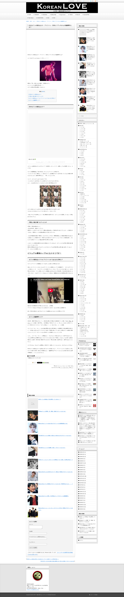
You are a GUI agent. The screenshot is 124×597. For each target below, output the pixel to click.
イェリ (81, 227)
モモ (81, 293)
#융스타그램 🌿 (32, 159)
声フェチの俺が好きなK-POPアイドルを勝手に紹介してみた (85, 360)
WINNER (37, 14)
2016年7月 (81, 500)
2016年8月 (81, 498)
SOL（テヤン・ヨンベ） (85, 144)
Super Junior (82, 256)
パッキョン (82, 162)
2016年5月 (81, 504)
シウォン (82, 265)
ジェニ (81, 150)
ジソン (81, 301)
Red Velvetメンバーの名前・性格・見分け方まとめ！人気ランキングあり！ (85, 385)
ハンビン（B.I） (83, 201)
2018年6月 (81, 465)
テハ (81, 214)
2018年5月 (81, 467)
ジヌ (81, 315)
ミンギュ (82, 250)
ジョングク (82, 336)
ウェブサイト (32, 542)
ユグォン (82, 166)
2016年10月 (81, 493)
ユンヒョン (82, 202)
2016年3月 (81, 509)
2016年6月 (81, 502)
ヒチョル (82, 270)
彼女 (69, 365)
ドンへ (81, 269)
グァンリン (82, 298)
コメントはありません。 (64, 367)
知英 (81, 206)
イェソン (82, 257)
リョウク (82, 272)
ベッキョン (82, 188)
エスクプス (82, 238)
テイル (81, 160)
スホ (81, 181)
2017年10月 (81, 480)
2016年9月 (81, 495)
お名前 (30, 531)
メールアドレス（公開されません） (37, 536)
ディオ (81, 187)
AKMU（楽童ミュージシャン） (85, 123)
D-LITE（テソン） (83, 141)
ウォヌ (81, 235)
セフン (64, 365)
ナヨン (81, 290)
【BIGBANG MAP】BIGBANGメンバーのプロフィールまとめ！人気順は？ (85, 355)
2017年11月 (81, 478)
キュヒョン (82, 263)
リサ (81, 153)
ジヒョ (81, 283)
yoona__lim (39, 162)
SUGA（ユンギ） (83, 331)
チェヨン (82, 287)
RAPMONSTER (83, 330)
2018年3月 (81, 471)
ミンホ (81, 321)
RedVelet (81, 224)
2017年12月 (81, 476)
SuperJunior (63, 14)
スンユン (82, 318)
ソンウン (82, 307)
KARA (80, 205)
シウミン (82, 179)
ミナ (81, 134)
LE (80, 170)
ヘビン (81, 220)
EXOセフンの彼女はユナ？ (34, 94)
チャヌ (81, 198)
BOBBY (81, 194)
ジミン (81, 127)
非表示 (43, 91)
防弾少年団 (53, 14)
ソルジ (81, 171)
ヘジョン (82, 132)
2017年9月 (81, 482)
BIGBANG (45, 14)
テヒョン (82, 319)
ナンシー (82, 219)
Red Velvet (31, 17)
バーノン (82, 247)
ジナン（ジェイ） (83, 195)
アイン (81, 210)
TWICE (71, 14)
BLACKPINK (86, 14)
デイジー (82, 216)
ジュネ (81, 196)
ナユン (81, 217)
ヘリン (81, 174)
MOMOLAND (82, 209)
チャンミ (82, 130)
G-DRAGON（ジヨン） (84, 142)
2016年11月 (81, 491)
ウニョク (82, 260)
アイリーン (60, 365)
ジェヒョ (82, 159)
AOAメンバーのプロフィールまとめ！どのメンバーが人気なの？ (85, 396)
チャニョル (82, 185)
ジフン (81, 304)
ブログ (80, 323)
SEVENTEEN (40, 17)
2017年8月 (81, 485)
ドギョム (82, 245)
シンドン (82, 266)
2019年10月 (81, 454)
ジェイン (82, 211)
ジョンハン (82, 242)
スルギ (81, 231)
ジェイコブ (82, 277)
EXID (80, 168)
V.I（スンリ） (83, 146)
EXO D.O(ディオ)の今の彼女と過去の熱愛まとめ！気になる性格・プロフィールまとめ (57, 561)
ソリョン (82, 128)
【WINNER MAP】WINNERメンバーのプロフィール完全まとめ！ (85, 349)
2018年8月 (81, 460)
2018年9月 (81, 458)
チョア (81, 131)
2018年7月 (81, 463)
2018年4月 (81, 469)
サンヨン (82, 276)
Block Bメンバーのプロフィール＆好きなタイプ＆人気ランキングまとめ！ (85, 380)
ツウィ (81, 288)
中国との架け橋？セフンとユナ (35, 96)
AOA (48, 17)
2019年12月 (81, 452)
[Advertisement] (50, 42)
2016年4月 (81, 506)
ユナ (67, 365)
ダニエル (82, 308)
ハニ (81, 173)
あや (89, 442)
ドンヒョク (82, 199)
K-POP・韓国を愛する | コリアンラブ (40, 594)
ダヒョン (82, 286)
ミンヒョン (82, 311)
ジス (81, 152)
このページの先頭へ (94, 594)
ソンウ (81, 305)
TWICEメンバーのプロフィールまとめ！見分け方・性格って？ (85, 406)
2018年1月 (81, 474)
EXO (54, 17)
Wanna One (81, 295)
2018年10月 (81, 456)
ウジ (81, 237)
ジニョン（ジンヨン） (84, 302)
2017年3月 (81, 489)
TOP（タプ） (83, 145)
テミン (81, 254)
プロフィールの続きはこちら (33, 589)
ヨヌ (81, 222)
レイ (81, 190)
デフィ (81, 310)
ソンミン (82, 268)
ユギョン (82, 135)
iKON (30, 14)
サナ (81, 281)
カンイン (82, 262)
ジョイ (81, 230)
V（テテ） (82, 333)
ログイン (81, 540)
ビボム (81, 163)
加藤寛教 (89, 433)
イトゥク (82, 259)
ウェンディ (82, 228)
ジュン (81, 239)
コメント (31, 524)
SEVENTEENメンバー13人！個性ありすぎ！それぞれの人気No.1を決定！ (85, 390)
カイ (81, 178)
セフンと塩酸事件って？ (34, 100)
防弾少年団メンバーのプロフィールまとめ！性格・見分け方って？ (85, 365)
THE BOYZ (81, 274)
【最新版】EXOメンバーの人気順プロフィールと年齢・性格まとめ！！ (85, 401)
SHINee (81, 252)
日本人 (72, 365)
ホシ (81, 248)
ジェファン (82, 300)
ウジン (81, 297)
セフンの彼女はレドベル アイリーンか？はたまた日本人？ (42, 98)
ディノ (81, 244)
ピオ (81, 164)
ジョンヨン (82, 284)
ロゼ (81, 155)
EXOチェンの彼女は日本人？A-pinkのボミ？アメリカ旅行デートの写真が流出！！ (43, 559)
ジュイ (81, 213)
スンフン (82, 316)
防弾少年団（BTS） (83, 325)
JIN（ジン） (82, 328)
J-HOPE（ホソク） (84, 327)
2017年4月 (81, 487)
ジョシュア (82, 241)
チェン (81, 184)
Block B (78, 14)
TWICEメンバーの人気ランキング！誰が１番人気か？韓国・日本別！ (85, 375)
